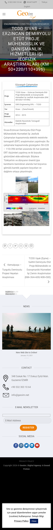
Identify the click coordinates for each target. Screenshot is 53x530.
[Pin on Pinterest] (26, 245)
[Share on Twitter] (15, 245)
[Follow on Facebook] (15, 445)
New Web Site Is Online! (26, 352)
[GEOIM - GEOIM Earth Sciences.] (26, 14)
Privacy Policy (26, 461)
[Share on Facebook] (10, 245)
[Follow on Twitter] (26, 445)
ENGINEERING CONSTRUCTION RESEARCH (26, 24)
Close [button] (34, 521)
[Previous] (3, 294)
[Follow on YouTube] (37, 445)
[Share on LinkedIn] (31, 245)
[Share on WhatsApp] (5, 245)
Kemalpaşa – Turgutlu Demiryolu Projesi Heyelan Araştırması (12, 271)
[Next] (11, 294)
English (27, 6)
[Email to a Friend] (20, 245)
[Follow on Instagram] (21, 445)
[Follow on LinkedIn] (31, 445)
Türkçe (44, 2)
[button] (4, 14)
